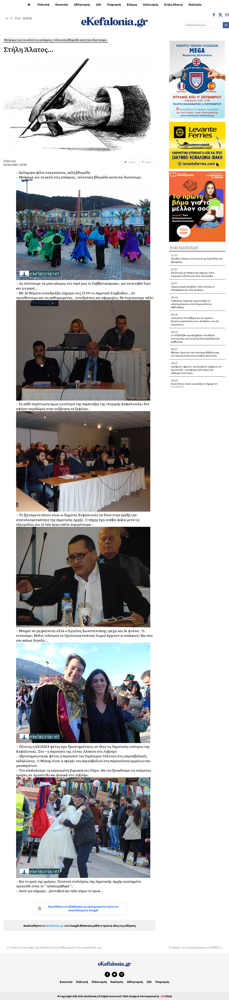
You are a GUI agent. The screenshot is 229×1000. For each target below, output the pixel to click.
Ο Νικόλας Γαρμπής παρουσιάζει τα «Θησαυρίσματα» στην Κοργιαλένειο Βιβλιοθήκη (191, 304)
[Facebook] (214, 15)
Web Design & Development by (147, 996)
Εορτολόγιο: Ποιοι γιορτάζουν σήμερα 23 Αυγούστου (194, 385)
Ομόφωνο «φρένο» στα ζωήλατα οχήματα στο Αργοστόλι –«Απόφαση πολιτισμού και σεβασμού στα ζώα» (196, 370)
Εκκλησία (116, 982)
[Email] (227, 15)
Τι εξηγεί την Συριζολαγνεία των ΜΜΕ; (194, 947)
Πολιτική (82, 982)
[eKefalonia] (114, 22)
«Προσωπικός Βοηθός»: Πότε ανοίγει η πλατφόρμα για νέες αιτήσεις (192, 288)
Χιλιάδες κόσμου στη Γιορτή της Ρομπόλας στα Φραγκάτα (197, 260)
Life (149, 982)
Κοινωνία (66, 982)
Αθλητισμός (135, 982)
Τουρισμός (162, 982)
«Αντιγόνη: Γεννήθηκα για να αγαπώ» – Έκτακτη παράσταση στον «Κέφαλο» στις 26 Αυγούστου (195, 321)
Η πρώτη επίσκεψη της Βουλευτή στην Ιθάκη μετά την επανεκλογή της (55, 947)
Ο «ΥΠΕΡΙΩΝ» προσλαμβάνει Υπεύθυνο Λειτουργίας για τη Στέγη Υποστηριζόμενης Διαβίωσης (195, 338)
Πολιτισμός (99, 982)
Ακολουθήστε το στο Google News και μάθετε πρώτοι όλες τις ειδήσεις (79, 925)
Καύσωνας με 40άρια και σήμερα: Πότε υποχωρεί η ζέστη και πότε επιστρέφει (192, 274)
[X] (220, 15)
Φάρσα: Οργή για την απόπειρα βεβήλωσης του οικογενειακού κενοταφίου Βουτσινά (195, 354)
